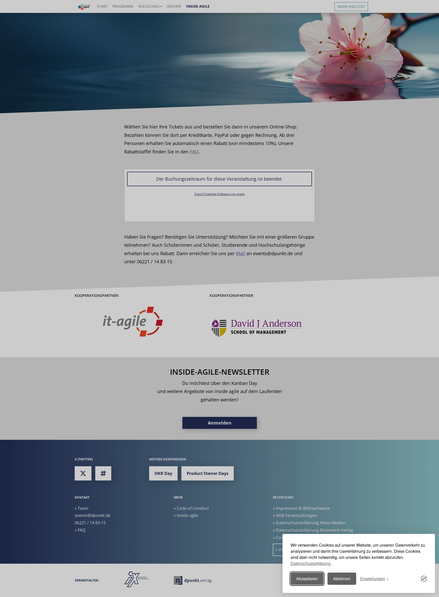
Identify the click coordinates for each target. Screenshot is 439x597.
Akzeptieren (307, 578)
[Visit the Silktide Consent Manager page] (424, 579)
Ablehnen (342, 578)
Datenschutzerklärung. (311, 563)
